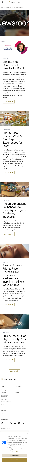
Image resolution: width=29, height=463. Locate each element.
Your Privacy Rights (14, 455)
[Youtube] (15, 423)
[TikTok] (6, 423)
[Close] (27, 434)
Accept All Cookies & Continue (14, 459)
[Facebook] (11, 423)
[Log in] (2, 2)
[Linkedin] (19, 423)
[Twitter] (24, 423)
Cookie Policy (16, 452)
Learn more (8, 101)
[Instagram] (2, 423)
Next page (14, 371)
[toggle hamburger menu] (27, 2)
